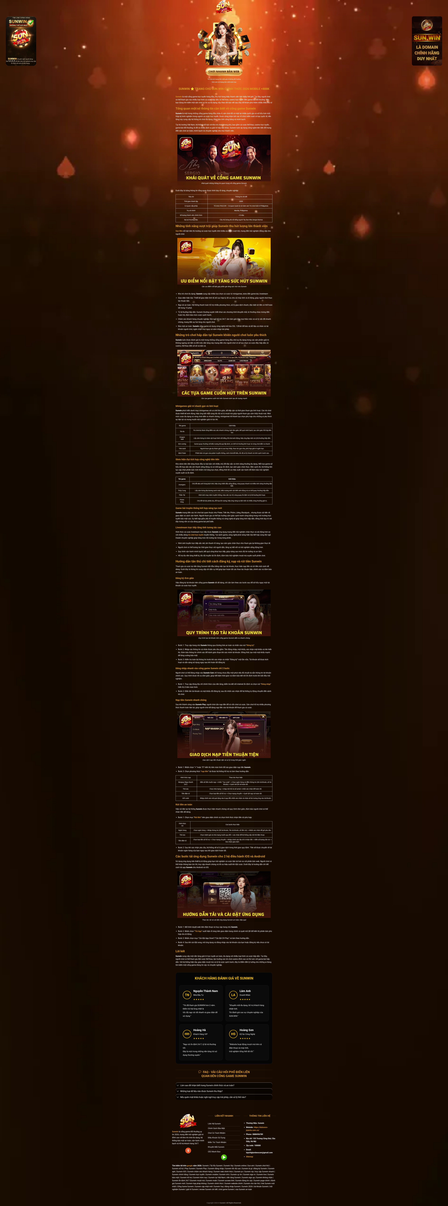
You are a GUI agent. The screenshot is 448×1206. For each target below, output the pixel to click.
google (190, 1166)
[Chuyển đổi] (178, 1085)
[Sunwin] (224, 7)
